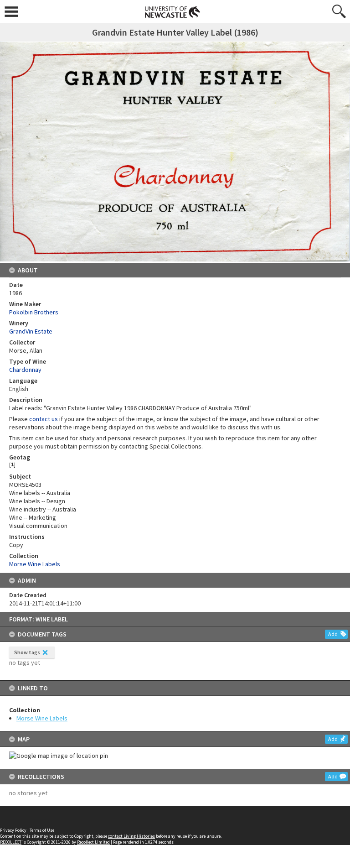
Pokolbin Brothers (33, 312)
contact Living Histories (131, 836)
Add (333, 634)
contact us (43, 419)
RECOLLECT (10, 842)
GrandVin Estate (30, 331)
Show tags (27, 652)
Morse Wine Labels (41, 718)
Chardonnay (25, 369)
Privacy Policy (13, 830)
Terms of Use (42, 830)
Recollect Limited (93, 842)
